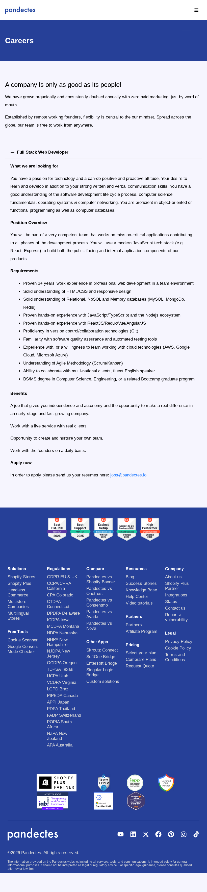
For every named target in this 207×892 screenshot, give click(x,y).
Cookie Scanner (23, 640)
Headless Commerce (18, 592)
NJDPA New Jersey (58, 654)
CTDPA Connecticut (58, 604)
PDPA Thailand (61, 708)
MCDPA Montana (63, 626)
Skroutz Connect (102, 650)
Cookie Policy (178, 648)
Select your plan (141, 652)
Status (171, 601)
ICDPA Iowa (58, 619)
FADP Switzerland (64, 715)
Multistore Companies (18, 604)
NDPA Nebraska (62, 633)
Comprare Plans (141, 659)
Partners (134, 624)
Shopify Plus (19, 583)
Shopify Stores (21, 576)
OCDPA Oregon (61, 662)
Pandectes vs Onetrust (99, 591)
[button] (103, 152)
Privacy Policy (178, 641)
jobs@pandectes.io (128, 475)
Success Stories (141, 583)
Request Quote (140, 666)
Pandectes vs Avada (99, 614)
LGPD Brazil (58, 689)
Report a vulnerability (176, 617)
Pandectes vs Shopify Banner (100, 579)
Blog (130, 576)
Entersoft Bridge (101, 663)
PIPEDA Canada (62, 695)
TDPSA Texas (60, 669)
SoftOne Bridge (100, 656)
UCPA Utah (57, 675)
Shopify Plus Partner (177, 586)
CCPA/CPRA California (59, 586)
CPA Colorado (60, 595)
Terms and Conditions (175, 657)
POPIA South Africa (59, 724)
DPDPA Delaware (63, 613)
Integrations (176, 595)
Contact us (175, 608)
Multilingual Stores (18, 616)
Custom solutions (102, 681)
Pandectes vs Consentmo (99, 603)
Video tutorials (139, 603)
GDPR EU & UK (62, 576)
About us (173, 576)
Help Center (137, 596)
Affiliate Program (141, 631)
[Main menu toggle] (196, 10)
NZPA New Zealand (57, 736)
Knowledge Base (141, 590)
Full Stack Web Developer (42, 152)
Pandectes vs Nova (99, 626)
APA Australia (59, 745)
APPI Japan (58, 702)
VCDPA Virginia (61, 682)
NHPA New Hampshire (57, 642)
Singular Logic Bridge (99, 672)
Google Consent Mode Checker (23, 649)
